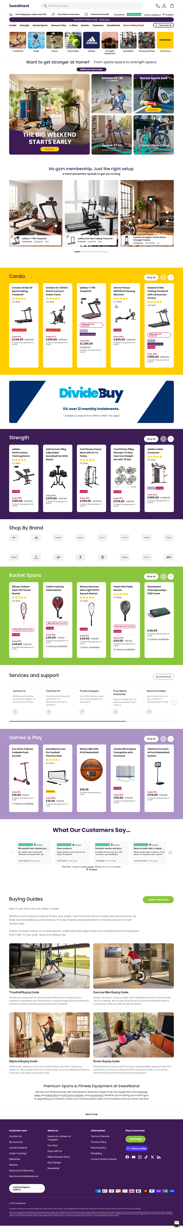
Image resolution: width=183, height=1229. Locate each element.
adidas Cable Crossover (155, 451)
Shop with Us (54, 1151)
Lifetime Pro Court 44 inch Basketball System (158, 752)
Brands (85, 25)
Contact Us (15, 1136)
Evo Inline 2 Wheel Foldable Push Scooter (22, 752)
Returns (13, 1164)
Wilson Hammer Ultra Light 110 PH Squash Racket (89, 590)
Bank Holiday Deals (133, 25)
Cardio (12, 25)
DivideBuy (96, 1153)
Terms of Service (100, 1136)
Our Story (52, 1145)
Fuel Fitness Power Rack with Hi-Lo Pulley (91, 453)
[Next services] (174, 702)
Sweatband (20, 1203)
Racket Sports (40, 25)
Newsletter (53, 1168)
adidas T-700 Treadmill (34, 238)
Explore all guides (158, 899)
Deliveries (14, 1159)
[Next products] (171, 277)
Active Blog (135, 1139)
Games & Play (58, 25)
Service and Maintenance (23, 1176)
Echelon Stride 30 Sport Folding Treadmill (22, 291)
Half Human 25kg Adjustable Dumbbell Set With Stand (57, 454)
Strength (24, 25)
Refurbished (113, 25)
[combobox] (92, 5)
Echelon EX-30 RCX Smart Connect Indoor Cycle (57, 291)
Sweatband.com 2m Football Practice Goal (56, 752)
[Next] (170, 214)
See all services (163, 676)
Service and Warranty (21, 1170)
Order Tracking (17, 1153)
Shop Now (104, 19)
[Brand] (14, 537)
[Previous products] (163, 277)
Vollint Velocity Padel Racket (55, 588)
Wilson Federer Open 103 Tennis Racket (21, 590)
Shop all (151, 277)
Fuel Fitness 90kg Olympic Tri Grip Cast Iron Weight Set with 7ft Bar (124, 454)
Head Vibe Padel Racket (123, 588)
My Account (16, 1142)
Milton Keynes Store (58, 1156)
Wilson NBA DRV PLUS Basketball (89, 750)
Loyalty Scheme (18, 1147)
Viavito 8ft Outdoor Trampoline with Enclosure (125, 752)
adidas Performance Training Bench (21, 453)
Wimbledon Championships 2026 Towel (156, 590)
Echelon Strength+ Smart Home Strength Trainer (149, 239)
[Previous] (13, 214)
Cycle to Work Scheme (103, 1159)
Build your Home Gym (91, 69)
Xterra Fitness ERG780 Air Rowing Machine (124, 291)
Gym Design (54, 1162)
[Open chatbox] (177, 1223)
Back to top (92, 1114)
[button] (172, 6)
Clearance (98, 25)
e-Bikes (73, 25)
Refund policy (98, 1147)
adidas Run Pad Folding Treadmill (95, 238)
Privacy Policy (98, 1142)
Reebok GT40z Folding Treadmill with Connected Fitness (157, 293)
